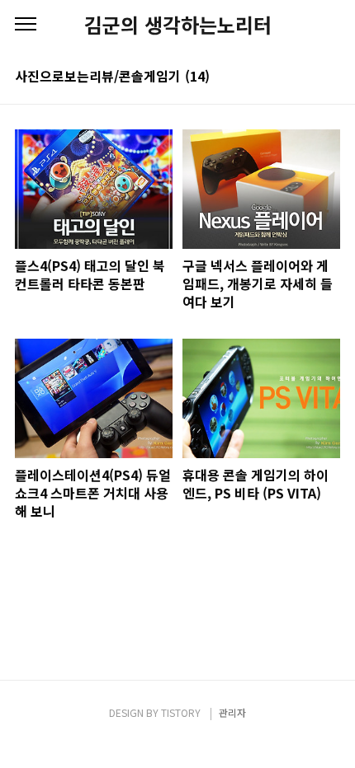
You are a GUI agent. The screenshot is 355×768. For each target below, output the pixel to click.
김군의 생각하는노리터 (178, 24)
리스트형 (330, 76)
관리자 (232, 712)
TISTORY (181, 712)
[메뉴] (25, 24)
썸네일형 (307, 76)
